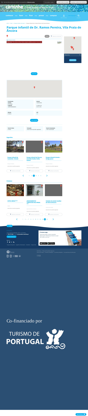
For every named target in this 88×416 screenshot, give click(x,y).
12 (40, 219)
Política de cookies (31, 2)
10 (35, 219)
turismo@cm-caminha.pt (23, 234)
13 (42, 219)
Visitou (47, 36)
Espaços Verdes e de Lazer (19, 23)
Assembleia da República (58, 252)
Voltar (10, 226)
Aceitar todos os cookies (63, 2)
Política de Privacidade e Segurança (48, 250)
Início (8, 23)
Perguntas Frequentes (11, 244)
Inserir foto (34, 73)
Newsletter (28, 244)
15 (47, 219)
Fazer (11, 23)
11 (37, 219)
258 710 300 (10, 234)
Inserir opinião (34, 120)
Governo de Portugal (40, 252)
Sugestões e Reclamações (20, 244)
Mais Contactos (11, 236)
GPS (37, 113)
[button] (34, 87)
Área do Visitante (64, 17)
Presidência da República (49, 252)
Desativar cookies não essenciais (78, 2)
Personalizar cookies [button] (49, 2)
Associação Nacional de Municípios (70, 252)
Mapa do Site (33, 244)
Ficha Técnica (39, 250)
